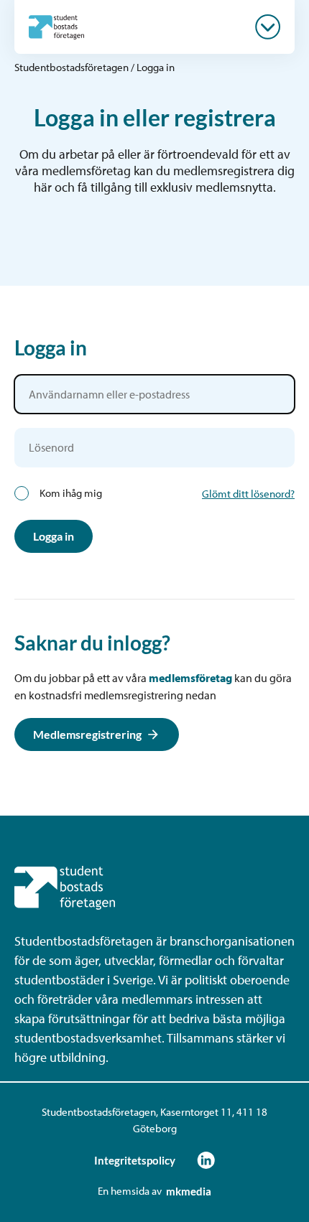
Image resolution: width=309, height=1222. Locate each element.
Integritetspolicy (134, 1160)
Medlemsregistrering (87, 734)
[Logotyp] (56, 26)
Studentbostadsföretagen (71, 67)
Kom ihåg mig (71, 493)
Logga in (53, 536)
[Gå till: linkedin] (206, 1160)
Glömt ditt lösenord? (248, 493)
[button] (267, 26)
